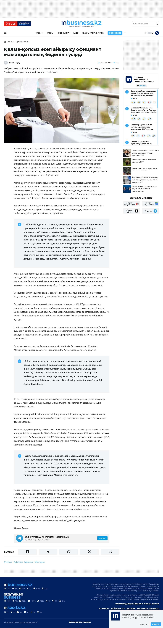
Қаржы (50, 33)
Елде (75, 33)
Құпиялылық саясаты (80, 622)
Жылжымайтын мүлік (92, 33)
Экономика (63, 33)
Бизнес (39, 33)
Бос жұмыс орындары (148, 608)
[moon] (152, 33)
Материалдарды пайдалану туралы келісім (137, 604)
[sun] (145, 33)
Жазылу (156, 624)
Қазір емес (144, 624)
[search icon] (156, 23)
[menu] (5, 33)
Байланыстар (118, 608)
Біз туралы (104, 608)
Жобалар (130, 608)
